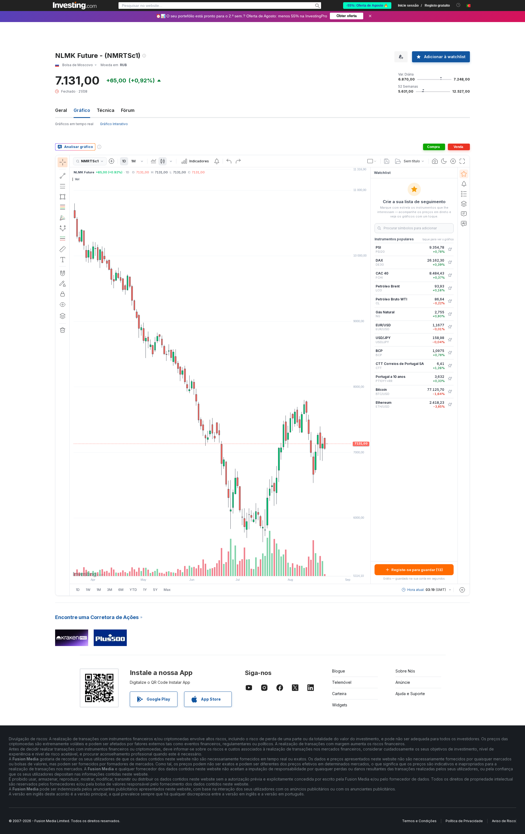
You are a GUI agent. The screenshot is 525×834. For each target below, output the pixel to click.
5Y (155, 590)
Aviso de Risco (504, 821)
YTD (133, 590)
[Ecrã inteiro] (462, 161)
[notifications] (458, 5)
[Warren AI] (463, 223)
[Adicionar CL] (450, 301)
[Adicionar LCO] (450, 288)
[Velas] (162, 161)
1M (133, 161)
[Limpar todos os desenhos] (63, 330)
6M (120, 590)
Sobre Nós (405, 671)
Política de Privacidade (464, 821)
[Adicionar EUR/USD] (450, 327)
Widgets (339, 705)
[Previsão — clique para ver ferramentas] (63, 239)
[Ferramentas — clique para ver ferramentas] (63, 249)
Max (167, 590)
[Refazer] (238, 161)
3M (109, 590)
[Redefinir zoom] (235, 569)
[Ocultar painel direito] (368, 376)
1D (124, 161)
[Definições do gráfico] (453, 161)
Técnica (105, 110)
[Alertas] (463, 183)
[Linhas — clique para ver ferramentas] (63, 176)
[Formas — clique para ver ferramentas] (63, 197)
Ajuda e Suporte (410, 693)
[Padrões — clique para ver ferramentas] (63, 228)
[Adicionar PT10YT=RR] (450, 379)
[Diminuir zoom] (205, 569)
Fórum (127, 110)
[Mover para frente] (227, 569)
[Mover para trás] (220, 569)
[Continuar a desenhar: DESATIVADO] (63, 284)
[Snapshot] (435, 161)
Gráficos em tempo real (74, 124)
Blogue (338, 671)
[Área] (153, 161)
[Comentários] (463, 213)
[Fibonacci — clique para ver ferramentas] (63, 207)
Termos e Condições (419, 821)
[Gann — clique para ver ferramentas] (63, 218)
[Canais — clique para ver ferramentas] (63, 186)
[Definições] (462, 590)
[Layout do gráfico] (372, 161)
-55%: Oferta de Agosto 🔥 (367, 5)
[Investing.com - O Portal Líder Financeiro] (74, 5)
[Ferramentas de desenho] (71, 375)
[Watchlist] (463, 174)
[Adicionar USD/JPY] (450, 340)
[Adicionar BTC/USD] (450, 392)
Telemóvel (341, 682)
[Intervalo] (142, 161)
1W (88, 590)
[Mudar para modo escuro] (444, 161)
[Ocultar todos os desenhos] (63, 305)
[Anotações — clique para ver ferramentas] (63, 260)
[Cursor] (63, 162)
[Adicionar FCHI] (450, 275)
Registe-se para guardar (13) (417, 569)
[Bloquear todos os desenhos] (63, 294)
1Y (145, 590)
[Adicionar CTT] (450, 366)
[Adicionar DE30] (450, 262)
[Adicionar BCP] (450, 353)
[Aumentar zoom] (212, 569)
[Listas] (463, 193)
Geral (61, 110)
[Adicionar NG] (450, 314)
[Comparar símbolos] (111, 161)
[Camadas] (62, 316)
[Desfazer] (229, 161)
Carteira (339, 693)
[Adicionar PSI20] (450, 249)
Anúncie (402, 682)
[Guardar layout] (387, 161)
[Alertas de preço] (216, 161)
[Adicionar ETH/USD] (450, 404)
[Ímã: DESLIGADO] (63, 273)
